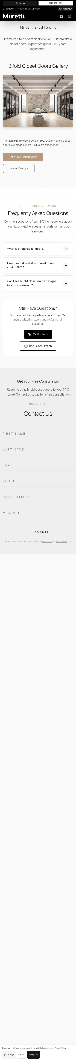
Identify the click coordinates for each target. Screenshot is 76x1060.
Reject (21, 1054)
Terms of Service (61, 541)
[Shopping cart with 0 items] (61, 17)
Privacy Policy (47, 541)
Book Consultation (40, 346)
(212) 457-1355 (55, 3)
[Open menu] (69, 17)
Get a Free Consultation (22, 157)
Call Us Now (40, 334)
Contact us (20, 3)
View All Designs (19, 168)
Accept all (33, 1054)
